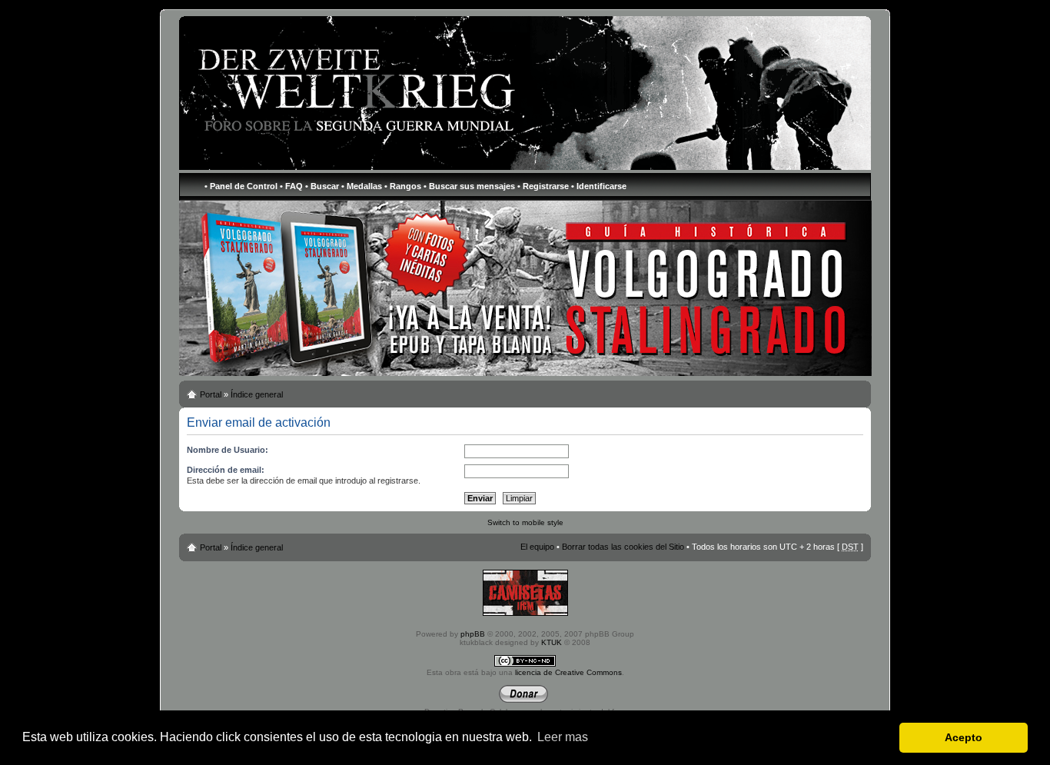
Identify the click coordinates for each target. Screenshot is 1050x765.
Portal (210, 394)
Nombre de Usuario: (227, 449)
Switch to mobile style (525, 522)
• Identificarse (598, 186)
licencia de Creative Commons (568, 672)
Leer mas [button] (562, 736)
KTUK (551, 642)
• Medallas (361, 186)
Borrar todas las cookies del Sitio (623, 546)
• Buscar (322, 186)
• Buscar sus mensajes (469, 186)
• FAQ (291, 186)
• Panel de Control (240, 186)
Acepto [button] (963, 737)
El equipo (537, 546)
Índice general (257, 394)
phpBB (472, 634)
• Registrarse (543, 186)
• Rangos (402, 186)
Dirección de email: (225, 469)
